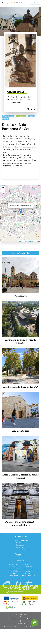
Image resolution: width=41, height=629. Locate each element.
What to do (20, 547)
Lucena (13, 573)
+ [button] (3, 187)
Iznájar (27, 571)
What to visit (20, 543)
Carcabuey (28, 567)
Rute (13, 578)
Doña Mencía (13, 569)
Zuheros (27, 578)
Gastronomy (20, 545)
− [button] (3, 190)
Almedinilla (13, 564)
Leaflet (20, 241)
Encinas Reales (28, 569)
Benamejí (27, 564)
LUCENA (33, 2)
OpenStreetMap (29, 241)
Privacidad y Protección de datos (20, 619)
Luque (27, 573)
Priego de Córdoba (27, 576)
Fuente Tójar (13, 571)
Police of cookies (20, 623)
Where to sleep (21, 550)
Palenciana (13, 576)
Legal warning (20, 614)
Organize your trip (20, 541)
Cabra (13, 567)
